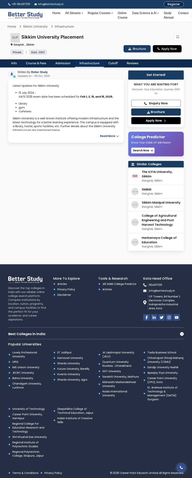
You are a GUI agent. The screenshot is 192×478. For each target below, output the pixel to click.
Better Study (39, 72)
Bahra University (22, 378)
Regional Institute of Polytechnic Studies (25, 444)
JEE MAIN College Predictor (119, 284)
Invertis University (68, 374)
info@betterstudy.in (162, 291)
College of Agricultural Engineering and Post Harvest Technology (159, 220)
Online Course (123, 15)
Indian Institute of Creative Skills (74, 420)
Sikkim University (35, 26)
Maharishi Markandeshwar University (119, 384)
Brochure (157, 112)
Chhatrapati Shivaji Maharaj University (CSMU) (165, 360)
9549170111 (155, 285)
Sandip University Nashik (162, 367)
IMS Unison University (25, 367)
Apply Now (154, 120)
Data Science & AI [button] (145, 13)
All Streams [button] (74, 13)
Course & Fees (36, 63)
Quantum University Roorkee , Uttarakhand (116, 364)
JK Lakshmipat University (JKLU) (118, 354)
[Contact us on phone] (181, 467)
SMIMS (147, 189)
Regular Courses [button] (100, 13)
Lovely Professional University (24, 354)
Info (14, 63)
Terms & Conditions (25, 473)
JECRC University (23, 373)
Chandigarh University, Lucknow (27, 385)
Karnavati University (70, 358)
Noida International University (114, 393)
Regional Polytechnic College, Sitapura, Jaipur (28, 454)
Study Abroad (168, 15)
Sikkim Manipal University (161, 202)
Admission (62, 63)
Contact (183, 13)
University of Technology (28, 409)
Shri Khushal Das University (29, 437)
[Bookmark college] (178, 37)
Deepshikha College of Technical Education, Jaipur (75, 411)
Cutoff (113, 63)
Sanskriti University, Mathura (120, 377)
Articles (62, 284)
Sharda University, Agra (72, 380)
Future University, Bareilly (73, 369)
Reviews (133, 63)
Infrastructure (64, 26)
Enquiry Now (158, 103)
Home (56, 13)
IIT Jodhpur (64, 352)
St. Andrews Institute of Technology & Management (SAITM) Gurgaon (162, 393)
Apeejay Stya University (162, 373)
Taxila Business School (161, 352)
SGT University (111, 371)
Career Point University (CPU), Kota (162, 380)
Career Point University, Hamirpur (27, 416)
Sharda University (68, 363)
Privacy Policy (66, 289)
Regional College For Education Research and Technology (28, 427)
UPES (15, 362)
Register (173, 4)
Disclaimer (64, 295)
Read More (108, 136)
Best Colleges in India (26, 334)
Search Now (141, 150)
